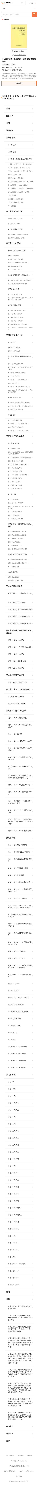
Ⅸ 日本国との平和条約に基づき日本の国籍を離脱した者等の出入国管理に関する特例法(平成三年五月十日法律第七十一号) (20, 1416)
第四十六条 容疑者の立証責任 (17, 535)
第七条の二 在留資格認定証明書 (17, 262)
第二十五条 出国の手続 (15, 420)
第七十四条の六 (13, 1201)
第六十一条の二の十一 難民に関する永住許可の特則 (20, 802)
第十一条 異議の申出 (25, 280)
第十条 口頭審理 (13, 280)
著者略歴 (9, 1434)
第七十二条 (12, 1117)
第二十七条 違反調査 (14, 448)
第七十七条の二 (13, 1278)
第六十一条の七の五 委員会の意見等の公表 (20, 916)
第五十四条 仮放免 (13, 577)
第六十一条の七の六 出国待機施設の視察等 (20, 925)
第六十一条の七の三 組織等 (17, 898)
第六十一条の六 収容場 (16, 875)
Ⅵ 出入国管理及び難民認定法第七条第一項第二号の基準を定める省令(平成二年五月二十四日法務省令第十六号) (20, 1373)
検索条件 (6, 19)
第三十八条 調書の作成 (15, 489)
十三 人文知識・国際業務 (15, 178)
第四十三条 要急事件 (14, 515)
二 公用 (16, 164)
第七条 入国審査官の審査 (15, 259)
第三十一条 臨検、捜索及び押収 (17, 464)
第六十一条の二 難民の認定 (17, 718)
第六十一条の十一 (14, 984)
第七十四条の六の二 (15, 1208)
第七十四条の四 (13, 1187)
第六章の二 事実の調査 (15, 675)
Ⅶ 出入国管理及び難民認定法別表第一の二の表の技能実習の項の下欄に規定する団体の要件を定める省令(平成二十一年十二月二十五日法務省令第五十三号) (20, 1388)
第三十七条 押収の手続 (15, 485)
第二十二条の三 (12, 383)
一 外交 (10, 164)
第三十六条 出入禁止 (14, 482)
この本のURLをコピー (20, 55)
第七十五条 (12, 1236)
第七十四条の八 (13, 1229)
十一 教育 (11, 174)
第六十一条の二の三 (15, 734)
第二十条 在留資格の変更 (15, 364)
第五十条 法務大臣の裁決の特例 (17, 549)
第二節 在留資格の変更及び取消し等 (20, 357)
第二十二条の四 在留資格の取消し (18, 386)
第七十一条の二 (13, 1103)
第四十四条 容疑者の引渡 (15, 519)
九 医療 (23, 171)
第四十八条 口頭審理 (14, 542)
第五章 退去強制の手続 (15, 436)
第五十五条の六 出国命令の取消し (20, 623)
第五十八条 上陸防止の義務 (17, 661)
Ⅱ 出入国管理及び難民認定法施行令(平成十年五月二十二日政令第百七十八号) (20, 1318)
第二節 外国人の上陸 (15, 229)
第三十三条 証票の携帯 (15, 471)
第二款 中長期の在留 (14, 351)
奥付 (8, 1441)
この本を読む (19, 83)
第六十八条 (12, 1039)
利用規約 (29, 1456)
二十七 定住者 (12, 206)
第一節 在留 (12, 342)
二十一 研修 (29, 188)
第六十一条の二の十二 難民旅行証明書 (20, 811)
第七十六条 (12, 1257)
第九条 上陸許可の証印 (15, 269)
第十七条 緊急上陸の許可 (15, 321)
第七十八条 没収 (13, 1285)
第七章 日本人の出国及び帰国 (17, 689)
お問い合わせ (30, 1471)
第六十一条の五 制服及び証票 (18, 868)
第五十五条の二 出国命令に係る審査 (20, 594)
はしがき (9, 116)
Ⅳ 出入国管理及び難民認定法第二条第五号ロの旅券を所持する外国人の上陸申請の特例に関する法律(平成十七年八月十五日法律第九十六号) (20, 1342)
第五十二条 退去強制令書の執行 (17, 563)
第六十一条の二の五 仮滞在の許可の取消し (20, 749)
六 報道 (16, 167)
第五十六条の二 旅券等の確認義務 (20, 647)
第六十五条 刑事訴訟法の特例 (18, 1011)
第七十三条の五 (13, 1152)
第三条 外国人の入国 (14, 224)
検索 (34, 14)
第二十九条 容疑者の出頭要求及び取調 (19, 457)
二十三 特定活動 (24, 192)
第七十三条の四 (13, 1145)
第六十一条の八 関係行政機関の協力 (20, 934)
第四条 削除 (11, 234)
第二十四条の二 (27, 406)
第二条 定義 (12, 152)
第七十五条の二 (13, 1243)
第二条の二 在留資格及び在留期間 (20, 159)
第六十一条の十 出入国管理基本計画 (20, 975)
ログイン (31, 3)
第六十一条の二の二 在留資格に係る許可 (20, 726)
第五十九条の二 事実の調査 (17, 682)
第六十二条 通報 (13, 990)
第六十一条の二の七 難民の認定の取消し (20, 767)
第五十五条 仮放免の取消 (15, 580)
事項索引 (9, 1426)
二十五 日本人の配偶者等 (15, 199)
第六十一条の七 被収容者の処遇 (19, 882)
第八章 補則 (10, 838)
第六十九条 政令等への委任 (17, 1054)
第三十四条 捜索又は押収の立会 (17, 475)
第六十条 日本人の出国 (16, 696)
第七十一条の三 (13, 1110)
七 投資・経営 (24, 167)
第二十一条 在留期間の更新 (16, 372)
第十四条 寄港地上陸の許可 (16, 310)
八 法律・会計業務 (13, 171)
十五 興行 (22, 181)
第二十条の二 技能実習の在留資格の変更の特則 (20, 368)
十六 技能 (30, 181)
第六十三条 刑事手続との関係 (18, 998)
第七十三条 (12, 1124)
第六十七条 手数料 (14, 1025)
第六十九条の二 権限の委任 (17, 1060)
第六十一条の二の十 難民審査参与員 (20, 793)
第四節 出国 (12, 415)
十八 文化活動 (22, 185)
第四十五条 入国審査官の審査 (17, 531)
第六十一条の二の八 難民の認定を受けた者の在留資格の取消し (20, 777)
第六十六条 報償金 (14, 1019)
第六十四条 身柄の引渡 (16, 1005)
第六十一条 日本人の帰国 (16, 704)
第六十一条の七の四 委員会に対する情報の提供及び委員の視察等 (20, 906)
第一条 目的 (12, 145)
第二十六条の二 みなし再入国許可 (18, 430)
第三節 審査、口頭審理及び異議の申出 (20, 525)
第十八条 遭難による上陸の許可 (17, 324)
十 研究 (29, 171)
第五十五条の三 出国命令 (16, 602)
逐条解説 (9, 130)
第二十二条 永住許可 (14, 376)
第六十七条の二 (13, 1033)
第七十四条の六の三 (15, 1215)
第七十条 (11, 1082)
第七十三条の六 (13, 1159)
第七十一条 (12, 1096)
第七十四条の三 (13, 1180)
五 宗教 (10, 167)
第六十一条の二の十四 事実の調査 (20, 831)
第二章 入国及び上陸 (14, 211)
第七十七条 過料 (13, 1271)
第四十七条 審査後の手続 (15, 538)
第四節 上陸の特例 (14, 305)
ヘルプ (20, 1471)
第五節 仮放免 (13, 572)
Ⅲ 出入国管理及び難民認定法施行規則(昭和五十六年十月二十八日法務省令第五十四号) (20, 1329)
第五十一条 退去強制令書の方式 (17, 559)
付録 (8, 1299)
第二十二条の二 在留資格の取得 (17, 379)
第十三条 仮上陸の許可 (15, 294)
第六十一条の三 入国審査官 (17, 845)
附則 (8, 1292)
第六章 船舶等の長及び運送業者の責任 (18, 632)
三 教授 (22, 164)
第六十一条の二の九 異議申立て (19, 785)
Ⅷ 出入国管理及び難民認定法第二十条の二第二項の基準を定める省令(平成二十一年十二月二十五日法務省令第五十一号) (20, 1402)
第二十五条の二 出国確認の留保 (17, 423)
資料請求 (19, 1476)
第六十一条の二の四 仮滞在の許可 (20, 741)
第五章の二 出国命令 (14, 586)
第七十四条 (12, 1166)
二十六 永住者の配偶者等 (15, 202)
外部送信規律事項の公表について (19, 1466)
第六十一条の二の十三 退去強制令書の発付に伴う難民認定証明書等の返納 (20, 822)
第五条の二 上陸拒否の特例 (16, 238)
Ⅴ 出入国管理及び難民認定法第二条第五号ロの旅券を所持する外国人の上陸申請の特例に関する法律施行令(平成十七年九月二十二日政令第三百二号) (20, 1358)
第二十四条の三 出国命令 (15, 409)
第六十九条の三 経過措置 (16, 1068)
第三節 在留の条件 (14, 397)
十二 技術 (18, 174)
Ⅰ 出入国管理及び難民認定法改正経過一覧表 (20, 1307)
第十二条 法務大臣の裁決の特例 (17, 284)
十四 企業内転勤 (13, 181)
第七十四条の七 (13, 1222)
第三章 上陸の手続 (13, 243)
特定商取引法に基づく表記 (19, 1461)
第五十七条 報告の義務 (16, 654)
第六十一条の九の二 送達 (16, 958)
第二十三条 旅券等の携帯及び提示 (18, 402)
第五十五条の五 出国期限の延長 (19, 616)
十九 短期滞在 (12, 188)
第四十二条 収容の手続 (15, 512)
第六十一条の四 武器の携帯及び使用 (20, 860)
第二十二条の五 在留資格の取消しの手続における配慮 (20, 391)
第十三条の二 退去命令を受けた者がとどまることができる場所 (20, 299)
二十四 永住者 (12, 195)
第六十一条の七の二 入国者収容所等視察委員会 (20, 890)
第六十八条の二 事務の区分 (17, 1046)
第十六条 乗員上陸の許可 (15, 317)
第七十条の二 (12, 1089)
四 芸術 (28, 164)
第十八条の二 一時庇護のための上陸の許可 (20, 328)
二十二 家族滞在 (13, 192)
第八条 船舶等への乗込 (15, 266)
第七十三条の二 (13, 1131)
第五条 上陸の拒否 (22, 234)
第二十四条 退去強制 (14, 406)
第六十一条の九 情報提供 (16, 951)
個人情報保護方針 (9, 1471)
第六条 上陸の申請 (13, 256)
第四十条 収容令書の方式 (15, 503)
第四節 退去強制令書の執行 (17, 554)
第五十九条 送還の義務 (16, 668)
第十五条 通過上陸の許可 (15, 314)
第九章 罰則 (10, 1075)
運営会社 (21, 1456)
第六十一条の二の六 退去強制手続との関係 (20, 758)
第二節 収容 (12, 494)
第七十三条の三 (13, 1138)
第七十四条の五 (13, 1194)
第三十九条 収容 (13, 499)
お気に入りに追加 (19, 51)
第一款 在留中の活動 (14, 347)
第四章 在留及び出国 (14, 335)
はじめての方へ (10, 1456)
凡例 (8, 123)
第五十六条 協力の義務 (16, 640)
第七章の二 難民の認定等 (16, 711)
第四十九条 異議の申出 (15, 545)
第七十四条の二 (13, 1173)
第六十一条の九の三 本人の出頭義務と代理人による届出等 (20, 966)
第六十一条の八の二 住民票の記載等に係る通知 (20, 943)
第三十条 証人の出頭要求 (15, 461)
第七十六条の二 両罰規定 (16, 1264)
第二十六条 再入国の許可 (15, 427)
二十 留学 (21, 188)
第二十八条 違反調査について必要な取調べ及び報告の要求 (20, 453)
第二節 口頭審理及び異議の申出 (19, 275)
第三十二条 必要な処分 (15, 468)
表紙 (8, 109)
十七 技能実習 (12, 185)
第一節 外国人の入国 (15, 218)
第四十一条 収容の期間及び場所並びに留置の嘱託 (20, 507)
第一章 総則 (10, 138)
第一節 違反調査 (13, 443)
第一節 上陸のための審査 (16, 250)
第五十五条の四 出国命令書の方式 (20, 609)
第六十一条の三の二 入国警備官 (19, 852)
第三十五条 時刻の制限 (15, 478)
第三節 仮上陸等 (13, 289)
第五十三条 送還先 (13, 566)
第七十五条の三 (13, 1250)
